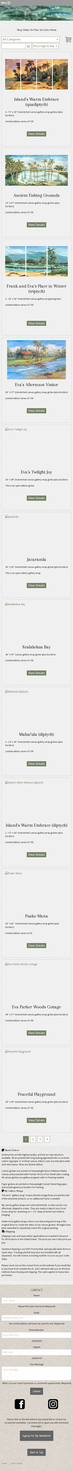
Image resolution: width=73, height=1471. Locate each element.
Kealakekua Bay (37, 646)
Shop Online (16, 1463)
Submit (36, 1391)
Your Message (37, 1364)
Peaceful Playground (36, 1094)
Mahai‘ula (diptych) (36, 734)
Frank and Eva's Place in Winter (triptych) (36, 288)
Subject (36, 1347)
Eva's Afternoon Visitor (36, 384)
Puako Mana (36, 916)
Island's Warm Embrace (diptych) (36, 825)
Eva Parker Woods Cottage (36, 1006)
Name (37, 1295)
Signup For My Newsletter (37, 1435)
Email (36, 1313)
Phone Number (36, 1330)
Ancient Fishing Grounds (36, 195)
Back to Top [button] (36, 1452)
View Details (36, 134)
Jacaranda (36, 559)
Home (4, 1463)
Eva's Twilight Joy (36, 472)
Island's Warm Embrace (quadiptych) (36, 102)
